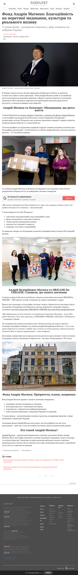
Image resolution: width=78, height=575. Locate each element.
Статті (42, 509)
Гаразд (49, 19)
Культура (59, 9)
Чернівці (51, 519)
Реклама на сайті (70, 521)
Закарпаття (51, 517)
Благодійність (26, 450)
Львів (50, 509)
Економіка (12, 9)
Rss (59, 510)
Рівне (50, 521)
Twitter (60, 515)
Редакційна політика (70, 511)
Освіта (20, 9)
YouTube (60, 517)
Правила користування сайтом (70, 526)
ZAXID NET (39, 3)
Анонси (42, 515)
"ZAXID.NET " (7, 512)
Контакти (69, 516)
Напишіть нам (70, 518)
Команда (69, 514)
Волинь (51, 515)
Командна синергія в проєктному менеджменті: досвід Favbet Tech (30, 467)
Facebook (60, 512)
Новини (42, 506)
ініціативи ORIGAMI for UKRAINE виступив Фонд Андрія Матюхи (46, 309)
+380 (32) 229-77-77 (13, 534)
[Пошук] (73, 4)
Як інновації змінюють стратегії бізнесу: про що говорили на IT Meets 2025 (33, 460)
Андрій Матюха (8, 435)
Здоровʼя (66, 9)
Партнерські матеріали (11, 450)
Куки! (41, 573)
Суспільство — (8, 37)
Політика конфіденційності (71, 529)
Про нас (69, 509)
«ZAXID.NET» (14, 531)
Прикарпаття (52, 511)
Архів (41, 524)
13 (39, 475)
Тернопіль (51, 513)
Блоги (42, 512)
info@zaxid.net (23, 536)
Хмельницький (52, 524)
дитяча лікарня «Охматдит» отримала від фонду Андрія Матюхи (47, 115)
